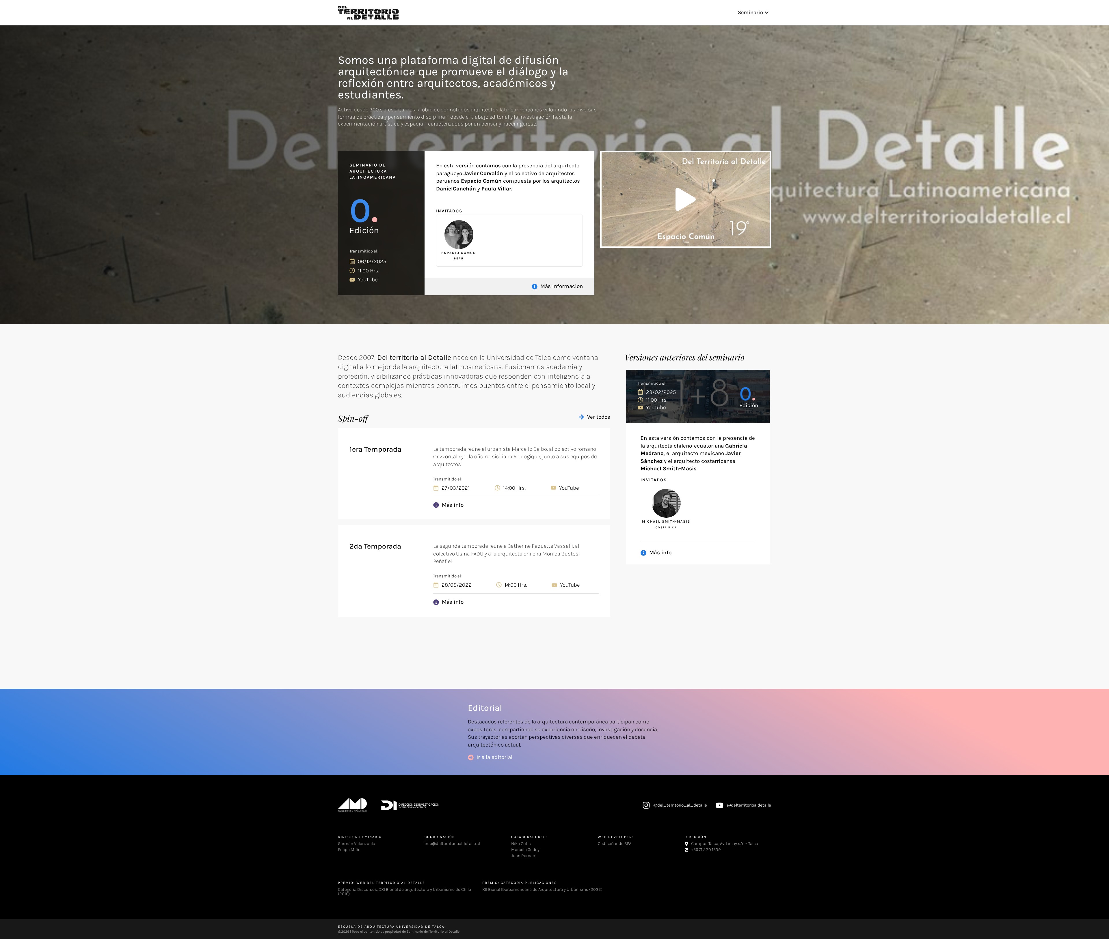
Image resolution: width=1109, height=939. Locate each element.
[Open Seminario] (766, 12)
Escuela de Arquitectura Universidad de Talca (391, 927)
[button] (685, 199)
